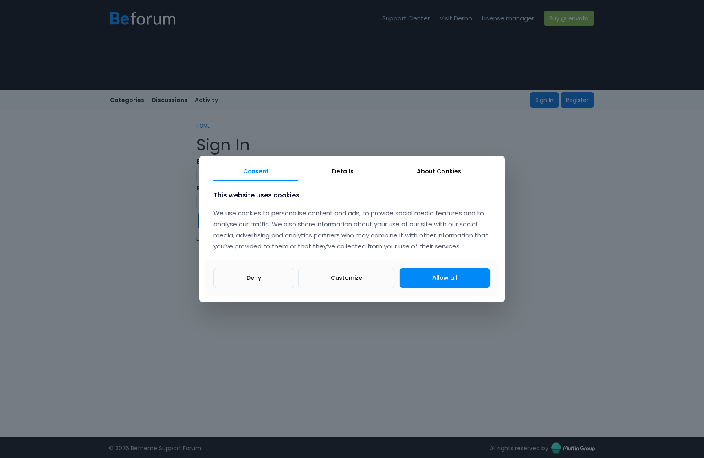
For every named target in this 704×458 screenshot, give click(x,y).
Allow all (445, 278)
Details (343, 171)
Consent (256, 171)
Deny (253, 278)
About (439, 171)
